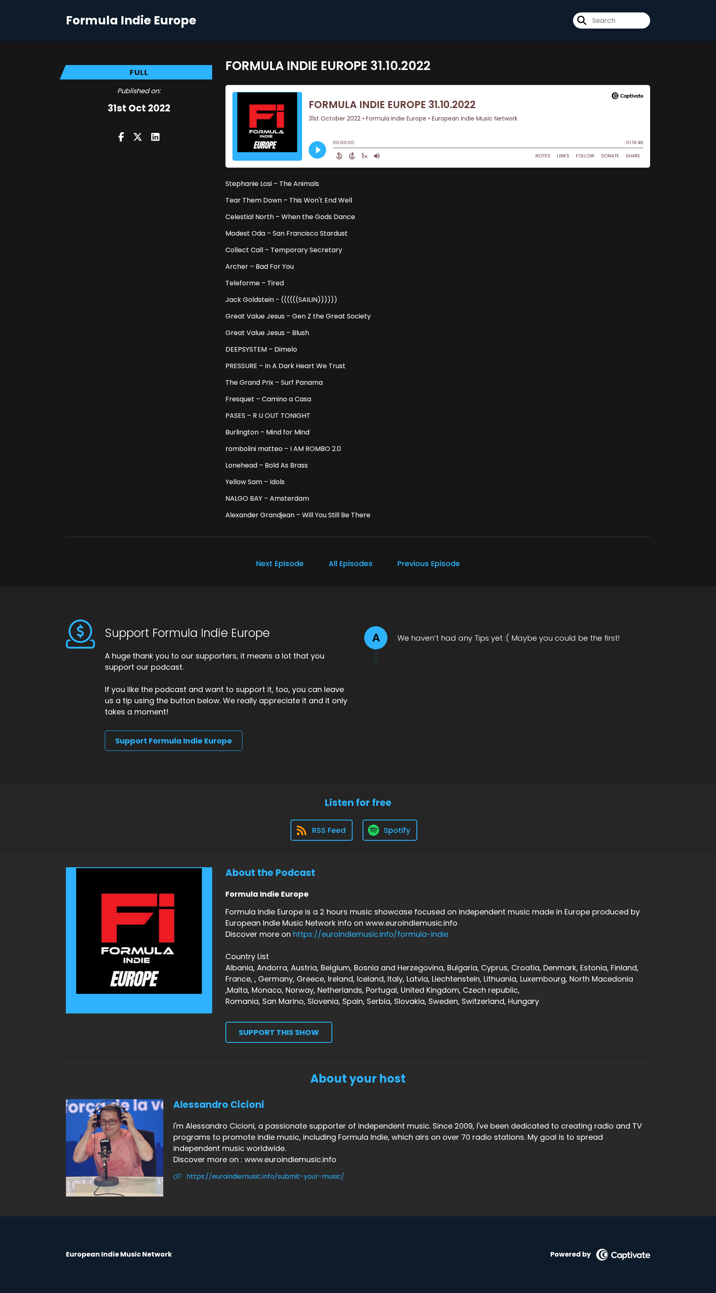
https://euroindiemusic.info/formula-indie (370, 934)
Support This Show (279, 1032)
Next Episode (280, 563)
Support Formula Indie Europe (173, 741)
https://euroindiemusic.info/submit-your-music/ (264, 1176)
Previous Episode (428, 563)
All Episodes (351, 563)
